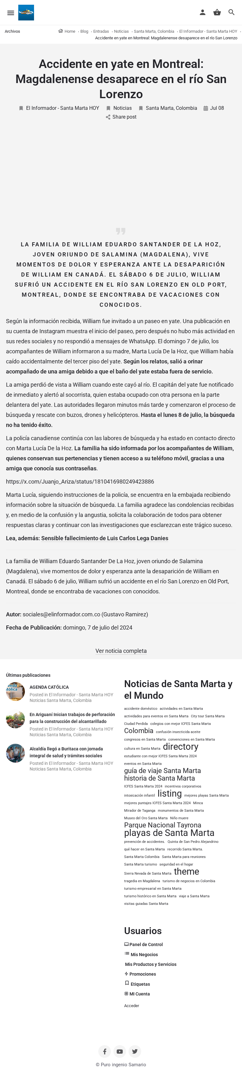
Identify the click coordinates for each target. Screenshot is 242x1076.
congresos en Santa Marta (145, 739)
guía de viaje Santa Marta (162, 770)
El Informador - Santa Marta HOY (62, 108)
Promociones (142, 974)
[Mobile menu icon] (10, 13)
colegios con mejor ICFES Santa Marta (180, 724)
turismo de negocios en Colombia (189, 881)
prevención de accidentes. (144, 842)
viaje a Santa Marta (194, 896)
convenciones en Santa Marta (191, 739)
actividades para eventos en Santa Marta (156, 716)
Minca (198, 803)
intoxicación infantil (139, 795)
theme (186, 871)
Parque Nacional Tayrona (162, 825)
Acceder (131, 1005)
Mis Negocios (144, 954)
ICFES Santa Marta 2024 (143, 786)
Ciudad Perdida (136, 724)
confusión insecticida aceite (178, 732)
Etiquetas (140, 984)
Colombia (138, 730)
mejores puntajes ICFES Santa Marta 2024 (157, 803)
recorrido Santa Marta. (185, 849)
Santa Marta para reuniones (184, 857)
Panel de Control (146, 944)
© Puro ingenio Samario (121, 1065)
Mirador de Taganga (139, 811)
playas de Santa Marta (169, 832)
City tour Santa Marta (208, 716)
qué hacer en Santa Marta (144, 849)
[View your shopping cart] (217, 12)
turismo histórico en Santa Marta (150, 896)
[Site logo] (27, 12)
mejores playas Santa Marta (206, 795)
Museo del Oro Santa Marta (146, 818)
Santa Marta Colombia (141, 857)
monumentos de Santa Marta (181, 811)
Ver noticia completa (121, 650)
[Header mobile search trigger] (232, 12)
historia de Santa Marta (159, 778)
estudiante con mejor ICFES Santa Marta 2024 (160, 756)
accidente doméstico (140, 709)
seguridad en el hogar (176, 864)
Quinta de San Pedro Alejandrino (193, 842)
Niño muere (179, 818)
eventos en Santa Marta (143, 764)
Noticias (122, 108)
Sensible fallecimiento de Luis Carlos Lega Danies (104, 538)
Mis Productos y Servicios (150, 964)
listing (170, 793)
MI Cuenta (139, 993)
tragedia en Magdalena (142, 881)
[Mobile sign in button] (203, 12)
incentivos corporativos (183, 786)
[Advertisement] (121, 176)
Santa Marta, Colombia (171, 108)
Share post (124, 117)
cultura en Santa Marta (142, 749)
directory (181, 746)
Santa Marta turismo (140, 864)
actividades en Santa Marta (181, 709)
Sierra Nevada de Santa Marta (147, 873)
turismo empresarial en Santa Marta (153, 889)
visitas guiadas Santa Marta (146, 904)
